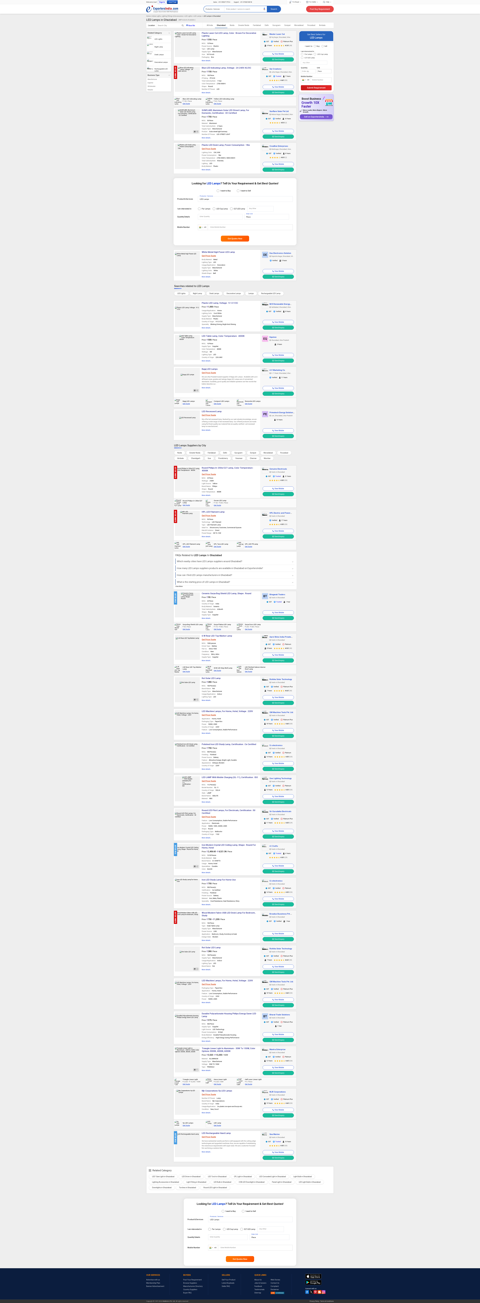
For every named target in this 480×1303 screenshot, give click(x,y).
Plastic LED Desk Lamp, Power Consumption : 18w (226, 145)
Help (328, 2)
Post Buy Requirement (320, 9)
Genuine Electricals (278, 469)
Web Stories (275, 1280)
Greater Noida (243, 25)
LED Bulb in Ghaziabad (222, 1182)
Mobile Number (183, 227)
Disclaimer (275, 1289)
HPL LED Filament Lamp (213, 512)
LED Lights (188, 16)
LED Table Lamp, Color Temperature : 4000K (223, 336)
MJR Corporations (278, 1092)
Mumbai (267, 458)
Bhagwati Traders (277, 594)
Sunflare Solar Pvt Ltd (279, 111)
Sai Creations (275, 69)
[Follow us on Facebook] (307, 1292)
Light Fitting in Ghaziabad (196, 1182)
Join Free (172, 2)
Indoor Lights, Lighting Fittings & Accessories (167, 16)
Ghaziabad (221, 25)
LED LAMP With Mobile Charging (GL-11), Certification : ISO (230, 777)
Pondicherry (223, 458)
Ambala (322, 25)
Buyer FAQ (187, 1293)
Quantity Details (183, 217)
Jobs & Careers (260, 1283)
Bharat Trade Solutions (280, 1015)
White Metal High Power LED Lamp (218, 252)
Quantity (304, 68)
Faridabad (257, 25)
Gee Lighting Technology (281, 778)
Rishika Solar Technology (281, 679)
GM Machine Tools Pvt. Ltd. (282, 712)
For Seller (312, 2)
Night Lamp (197, 293)
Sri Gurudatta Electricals (280, 811)
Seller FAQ (226, 1286)
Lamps (251, 293)
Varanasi (238, 458)
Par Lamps (206, 209)
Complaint (275, 1286)
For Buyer (296, 2)
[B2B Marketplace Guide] (319, 1292)
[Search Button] (182, 25)
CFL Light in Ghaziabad (243, 1177)
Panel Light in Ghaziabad (281, 1182)
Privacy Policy (314, 1301)
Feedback (258, 1286)
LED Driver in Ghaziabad (191, 1177)
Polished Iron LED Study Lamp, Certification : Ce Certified (229, 744)
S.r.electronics (276, 745)
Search (274, 9)
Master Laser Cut (277, 34)
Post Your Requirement (192, 1280)
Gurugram (276, 25)
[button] (264, 9)
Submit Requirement (316, 88)
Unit (318, 68)
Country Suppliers (190, 1289)
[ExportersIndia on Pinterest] (315, 1292)
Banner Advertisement (155, 1286)
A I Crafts (274, 846)
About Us (258, 1280)
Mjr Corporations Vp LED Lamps (217, 1090)
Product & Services (185, 199)
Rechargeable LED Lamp (270, 293)
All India (210, 25)
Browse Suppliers (190, 1283)
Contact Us (275, 1283)
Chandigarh (195, 458)
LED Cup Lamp (222, 209)
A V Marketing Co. (277, 370)
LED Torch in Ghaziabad (217, 1177)
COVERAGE (277, 1293)
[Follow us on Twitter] (311, 1292)
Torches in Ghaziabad (187, 1188)
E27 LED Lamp (239, 209)
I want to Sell (245, 191)
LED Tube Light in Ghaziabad (163, 1177)
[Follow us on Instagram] (324, 1292)
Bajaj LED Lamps (210, 369)
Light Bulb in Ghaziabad (302, 1177)
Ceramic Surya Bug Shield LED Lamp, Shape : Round (226, 593)
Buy (318, 46)
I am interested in (184, 209)
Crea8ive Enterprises (279, 146)
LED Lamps (198, 16)
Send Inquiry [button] (279, 59)
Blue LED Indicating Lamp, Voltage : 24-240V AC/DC (226, 68)
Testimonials (259, 1289)
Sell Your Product (228, 1280)
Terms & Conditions (327, 1301)
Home (148, 16)
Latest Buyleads (228, 1283)
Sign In (162, 2)
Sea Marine (275, 1134)
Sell (325, 46)
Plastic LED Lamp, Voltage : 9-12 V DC (220, 303)
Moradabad (299, 25)
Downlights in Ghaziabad (162, 1188)
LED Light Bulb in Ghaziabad (310, 1182)
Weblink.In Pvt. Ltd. (168, 1301)
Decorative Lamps (234, 293)
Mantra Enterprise (278, 1049)
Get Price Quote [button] (209, 149)
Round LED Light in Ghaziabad (215, 1188)
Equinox (273, 337)
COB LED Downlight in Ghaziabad (251, 1182)
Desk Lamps (214, 293)
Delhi (267, 25)
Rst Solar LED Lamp (211, 678)
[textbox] (170, 25)
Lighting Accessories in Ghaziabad (165, 1182)
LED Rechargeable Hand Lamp (216, 1133)
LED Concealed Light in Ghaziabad (272, 1177)
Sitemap (257, 1293)
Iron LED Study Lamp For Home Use (219, 879)
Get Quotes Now (235, 239)
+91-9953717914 (221, 2)
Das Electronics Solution (280, 253)
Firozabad (311, 25)
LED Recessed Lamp (212, 411)
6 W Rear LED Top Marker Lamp (217, 636)
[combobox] (202, 227)
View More (179, 586)
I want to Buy (225, 191)
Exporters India (162, 9)
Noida (232, 25)
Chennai (253, 458)
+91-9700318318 (243, 2)
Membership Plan (153, 1283)
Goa (209, 458)
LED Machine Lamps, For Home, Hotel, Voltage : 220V (227, 711)
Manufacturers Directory (193, 1286)
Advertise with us (153, 1280)
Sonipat (287, 25)
